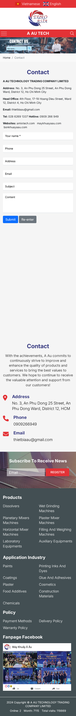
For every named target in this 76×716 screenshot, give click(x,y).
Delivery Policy (51, 621)
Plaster (8, 584)
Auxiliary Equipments (55, 541)
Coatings (10, 578)
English (55, 4)
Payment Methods (17, 621)
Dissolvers (11, 506)
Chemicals (11, 603)
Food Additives (15, 591)
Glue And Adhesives (55, 578)
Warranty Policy (15, 628)
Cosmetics (47, 584)
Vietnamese (31, 4)
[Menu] (4, 33)
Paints (7, 566)
